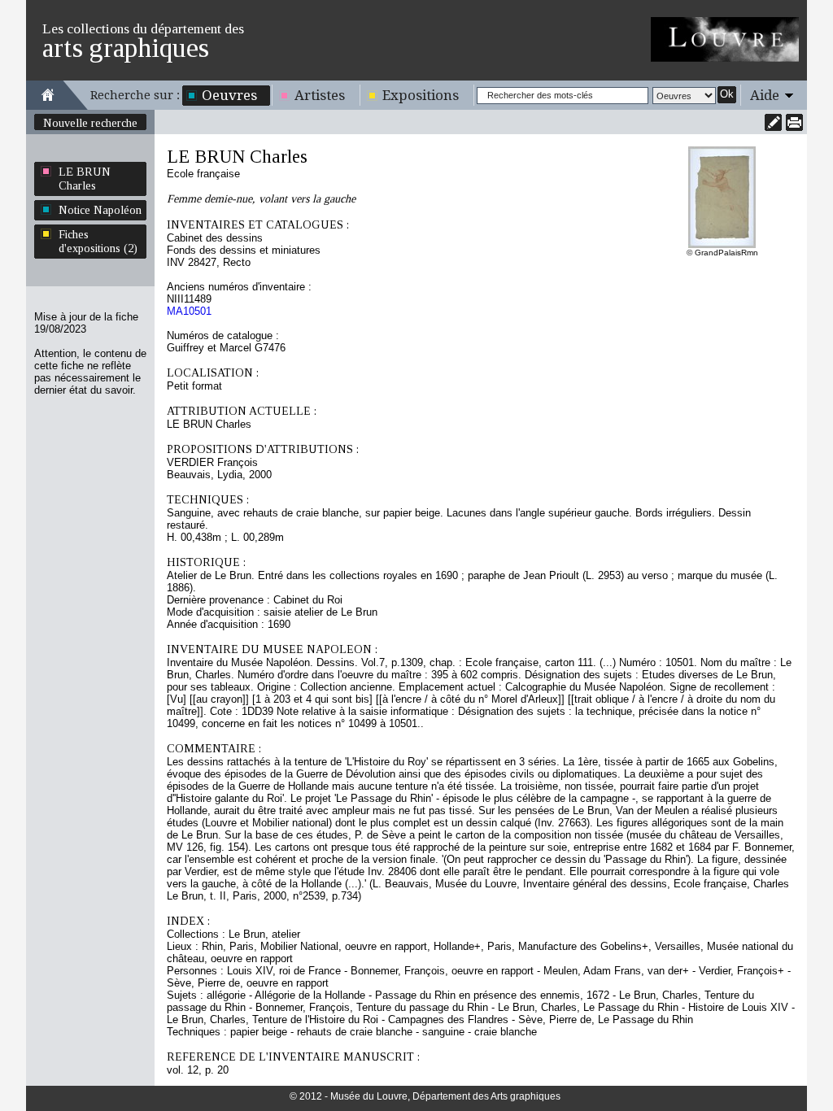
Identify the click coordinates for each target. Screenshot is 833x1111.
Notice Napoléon (100, 209)
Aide (764, 95)
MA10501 (189, 311)
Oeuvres (229, 95)
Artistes (319, 95)
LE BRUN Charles (85, 178)
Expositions (420, 95)
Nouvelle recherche (90, 122)
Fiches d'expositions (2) (98, 241)
